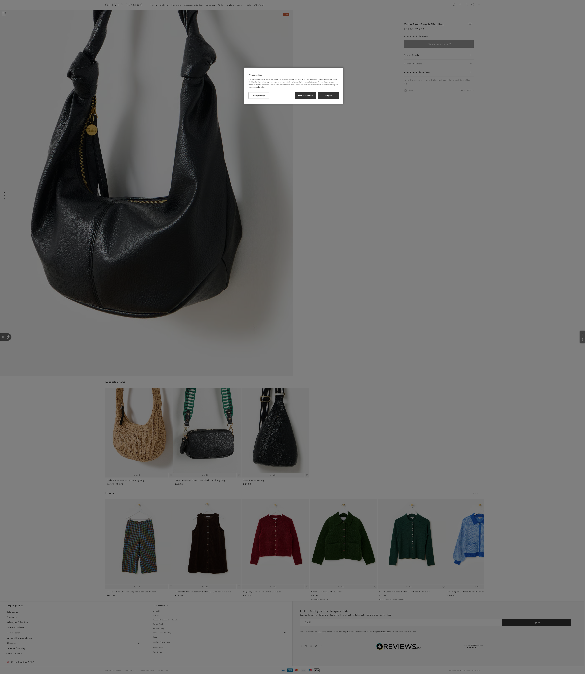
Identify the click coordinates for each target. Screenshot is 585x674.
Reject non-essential (305, 95)
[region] (293, 85)
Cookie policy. (260, 87)
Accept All (328, 95)
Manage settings (259, 95)
